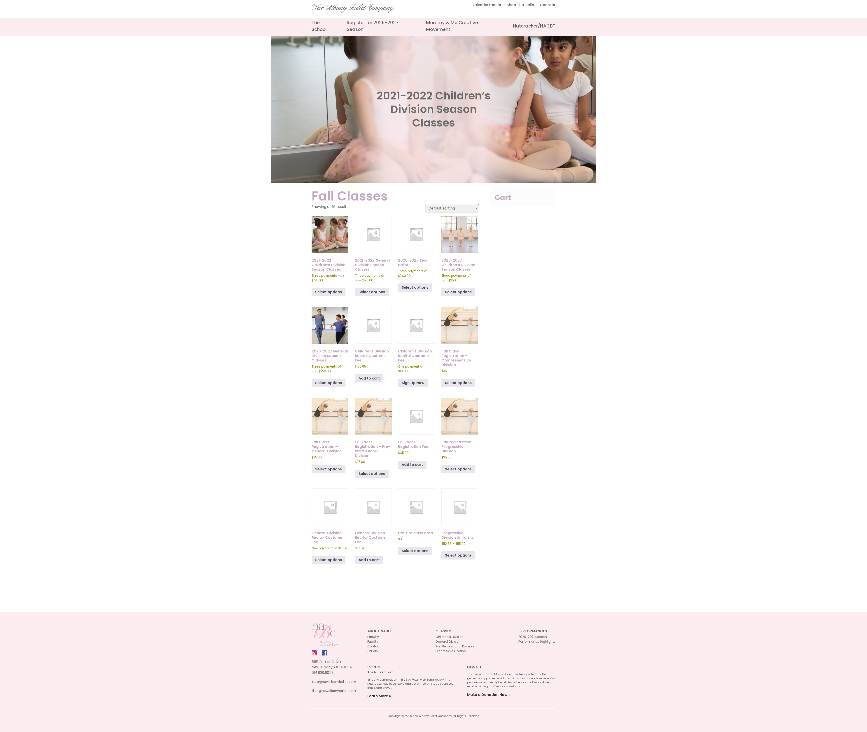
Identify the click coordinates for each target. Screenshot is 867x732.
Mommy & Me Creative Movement (452, 25)
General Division (448, 641)
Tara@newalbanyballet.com (334, 681)
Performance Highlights (536, 641)
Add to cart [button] (369, 378)
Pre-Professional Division (455, 646)
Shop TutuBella (520, 4)
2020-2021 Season (532, 637)
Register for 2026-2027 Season (373, 25)
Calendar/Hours (486, 4)
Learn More (377, 696)
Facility (372, 641)
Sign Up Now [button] (413, 382)
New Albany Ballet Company (352, 7)
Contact (547, 4)
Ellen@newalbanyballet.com (334, 690)
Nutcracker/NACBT (534, 26)
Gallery (372, 651)
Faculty (373, 637)
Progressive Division (451, 651)
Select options (328, 292)
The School (319, 25)
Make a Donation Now (487, 694)
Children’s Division (450, 637)
